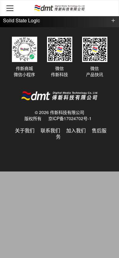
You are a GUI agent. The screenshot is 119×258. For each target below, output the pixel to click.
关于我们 (24, 130)
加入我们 (76, 130)
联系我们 (50, 130)
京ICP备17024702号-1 (70, 118)
